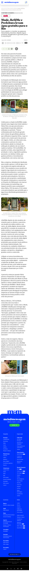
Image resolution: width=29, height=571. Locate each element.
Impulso (18, 475)
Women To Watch (7, 450)
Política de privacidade (19, 509)
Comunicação (6, 439)
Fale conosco (20, 512)
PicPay (18, 477)
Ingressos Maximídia (19, 523)
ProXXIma (5, 449)
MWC (4, 473)
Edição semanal (20, 515)
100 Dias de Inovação (19, 440)
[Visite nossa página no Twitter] (11, 568)
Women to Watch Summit (8, 505)
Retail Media (19, 454)
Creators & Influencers (19, 456)
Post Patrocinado (9, 8)
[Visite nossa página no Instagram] (14, 568)
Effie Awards (6, 483)
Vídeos (4, 457)
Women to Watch (20, 517)
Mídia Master (6, 510)
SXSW (4, 471)
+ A (6, 49)
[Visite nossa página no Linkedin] (17, 568)
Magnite (19, 486)
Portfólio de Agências (7, 463)
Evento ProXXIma (7, 479)
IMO (18, 469)
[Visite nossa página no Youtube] (21, 568)
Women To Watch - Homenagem (7, 525)
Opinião (5, 447)
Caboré (4, 485)
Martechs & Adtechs (19, 462)
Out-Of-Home (20, 459)
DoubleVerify (20, 493)
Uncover (19, 488)
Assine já (14, 425)
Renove (18, 505)
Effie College (6, 544)
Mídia (4, 443)
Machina (19, 482)
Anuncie (19, 507)
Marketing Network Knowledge (7, 522)
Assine (18, 503)
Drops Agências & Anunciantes (21, 446)
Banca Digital (6, 461)
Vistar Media (19, 481)
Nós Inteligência (20, 479)
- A (3, 49)
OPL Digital (19, 473)
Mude (15, 8)
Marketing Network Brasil (8, 515)
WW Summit (6, 477)
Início (2, 8)
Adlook (18, 495)
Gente (4, 445)
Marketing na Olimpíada (20, 443)
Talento (18, 449)
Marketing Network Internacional (7, 536)
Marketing (5, 441)
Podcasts (5, 455)
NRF (4, 475)
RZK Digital (19, 492)
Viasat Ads (19, 484)
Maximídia (5, 481)
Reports (5, 465)
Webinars (5, 459)
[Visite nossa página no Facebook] (7, 568)
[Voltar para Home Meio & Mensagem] (13, 2)
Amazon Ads (19, 471)
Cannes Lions (6, 469)
